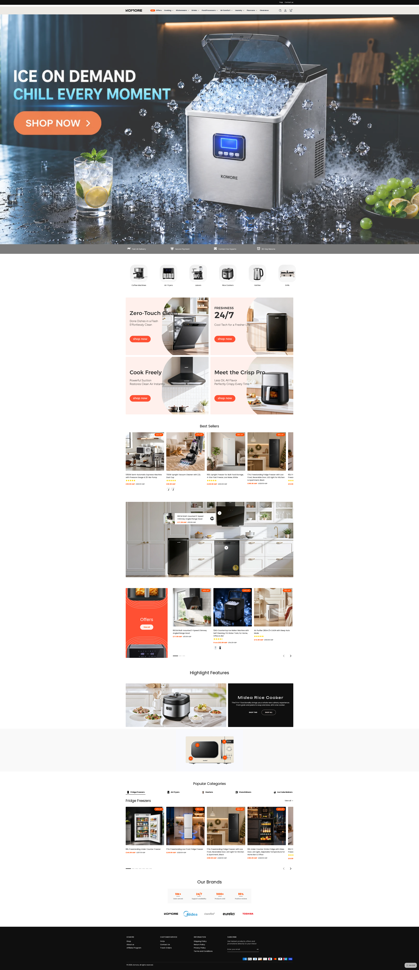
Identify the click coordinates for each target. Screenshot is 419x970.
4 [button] (224, 757)
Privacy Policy (200, 948)
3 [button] (224, 742)
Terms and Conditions (203, 951)
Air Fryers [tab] (175, 792)
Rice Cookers (228, 285)
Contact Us (165, 944)
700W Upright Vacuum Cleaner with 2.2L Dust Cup (183, 476)
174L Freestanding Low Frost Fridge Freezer (184, 849)
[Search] (280, 10)
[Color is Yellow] (168, 489)
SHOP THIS (253, 712)
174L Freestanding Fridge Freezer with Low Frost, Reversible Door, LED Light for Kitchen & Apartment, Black (266, 477)
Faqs (281, 2)
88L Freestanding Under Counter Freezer (143, 849)
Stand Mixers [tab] (245, 792)
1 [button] (197, 745)
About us (130, 944)
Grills (287, 285)
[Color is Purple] (173, 489)
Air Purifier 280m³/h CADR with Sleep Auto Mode (272, 631)
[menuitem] (142, 941)
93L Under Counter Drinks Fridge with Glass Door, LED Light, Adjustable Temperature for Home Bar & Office (266, 852)
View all (147, 627)
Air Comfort (225, 10)
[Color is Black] (220, 647)
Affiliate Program (134, 948)
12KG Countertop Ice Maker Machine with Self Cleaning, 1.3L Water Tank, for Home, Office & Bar (231, 633)
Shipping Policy (200, 941)
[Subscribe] (256, 949)
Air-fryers (168, 285)
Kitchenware (181, 10)
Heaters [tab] (209, 792)
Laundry (238, 10)
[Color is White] (215, 647)
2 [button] (190, 758)
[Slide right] (290, 239)
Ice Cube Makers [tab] (284, 792)
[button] (280, 10)
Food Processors (209, 10)
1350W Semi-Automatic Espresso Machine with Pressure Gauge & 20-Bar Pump (144, 476)
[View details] (209, 129)
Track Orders (166, 948)
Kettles (257, 285)
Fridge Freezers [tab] (138, 792)
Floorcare (251, 10)
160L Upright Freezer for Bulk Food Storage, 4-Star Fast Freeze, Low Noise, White (225, 476)
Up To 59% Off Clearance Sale (208, 2)
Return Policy (199, 944)
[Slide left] (282, 239)
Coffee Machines (139, 285)
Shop (129, 941)
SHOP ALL (268, 712)
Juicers (198, 285)
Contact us (289, 2)
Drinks (194, 10)
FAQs (162, 941)
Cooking (167, 10)
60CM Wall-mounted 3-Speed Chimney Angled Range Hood (190, 517)
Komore (136, 965)
